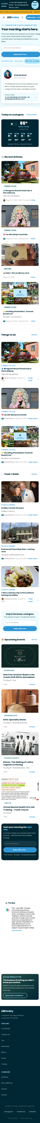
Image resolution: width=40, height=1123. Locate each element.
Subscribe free (20, 628)
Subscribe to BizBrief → (15, 995)
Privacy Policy (13, 1118)
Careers (4, 1089)
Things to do (5, 1034)
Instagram (8, 1111)
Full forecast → (32, 115)
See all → (35, 335)
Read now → (35, 5)
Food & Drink (5, 1028)
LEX (13, 17)
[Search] (22, 17)
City (2, 1040)
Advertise (4, 1077)
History (3, 1052)
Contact (4, 1095)
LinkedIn (32, 1111)
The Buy (4, 1064)
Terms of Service (26, 1118)
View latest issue (7, 61)
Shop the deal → (17, 930)
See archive (19, 61)
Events (3, 1058)
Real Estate (5, 1046)
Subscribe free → (20, 850)
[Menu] (3, 17)
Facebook (21, 1111)
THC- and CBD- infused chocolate (21, 909)
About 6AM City (6, 1083)
